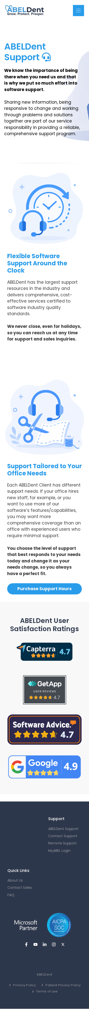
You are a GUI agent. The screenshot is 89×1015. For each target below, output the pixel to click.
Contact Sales (19, 887)
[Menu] (78, 10)
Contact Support (62, 835)
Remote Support (62, 843)
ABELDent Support (63, 828)
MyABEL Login (59, 850)
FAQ (10, 894)
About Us (15, 880)
